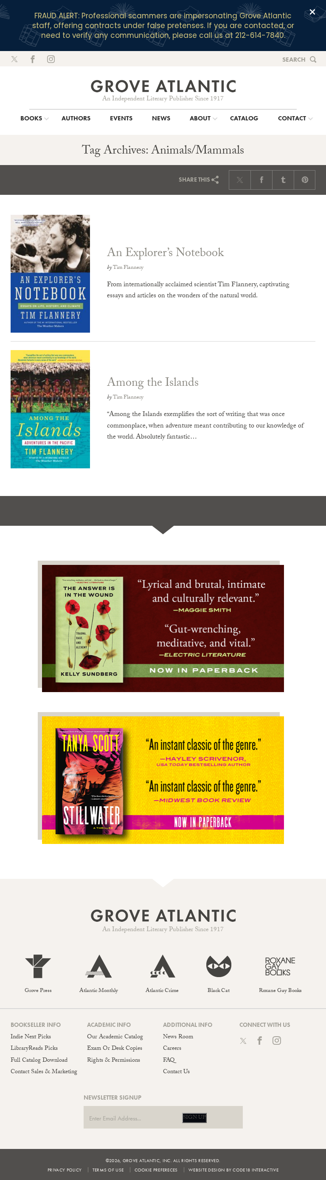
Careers (172, 1049)
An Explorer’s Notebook (165, 254)
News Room (178, 1037)
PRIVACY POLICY (65, 1170)
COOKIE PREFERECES (156, 1170)
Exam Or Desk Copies (114, 1049)
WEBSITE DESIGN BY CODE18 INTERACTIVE (233, 1170)
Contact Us (176, 1072)
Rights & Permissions (113, 1061)
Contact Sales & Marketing (44, 1072)
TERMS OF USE (108, 1170)
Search (294, 59)
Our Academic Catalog (115, 1037)
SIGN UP (194, 1118)
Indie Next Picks (31, 1037)
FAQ (168, 1061)
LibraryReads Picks (34, 1049)
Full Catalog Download (39, 1061)
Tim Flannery (128, 268)
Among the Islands (153, 384)
